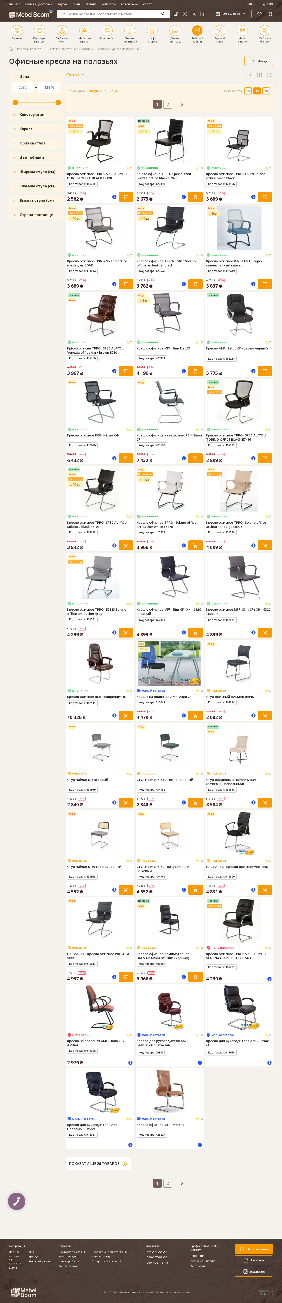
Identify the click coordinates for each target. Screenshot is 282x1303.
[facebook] (202, 14)
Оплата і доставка (38, 4)
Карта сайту (199, 1266)
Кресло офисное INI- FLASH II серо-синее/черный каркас (234, 263)
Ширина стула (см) (38, 171)
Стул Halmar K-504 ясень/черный (94, 867)
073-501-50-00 (157, 1252)
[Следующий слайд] (129, 140)
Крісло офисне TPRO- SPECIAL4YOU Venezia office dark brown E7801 (95, 350)
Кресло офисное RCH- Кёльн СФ (93, 435)
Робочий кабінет (29, 49)
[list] (269, 75)
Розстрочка (129, 4)
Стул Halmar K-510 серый (87, 780)
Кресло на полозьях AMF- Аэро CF (164, 697)
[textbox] (113, 14)
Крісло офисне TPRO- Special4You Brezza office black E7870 (164, 176)
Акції (77, 4)
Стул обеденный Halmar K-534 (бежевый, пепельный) (231, 782)
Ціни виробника (69, 1261)
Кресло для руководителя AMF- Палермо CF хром (93, 1127)
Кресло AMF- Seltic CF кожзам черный (237, 348)
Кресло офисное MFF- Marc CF (161, 1125)
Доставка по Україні (72, 1251)
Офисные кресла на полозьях (118, 49)
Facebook (257, 1260)
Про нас (14, 4)
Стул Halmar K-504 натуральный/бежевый (164, 869)
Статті (147, 4)
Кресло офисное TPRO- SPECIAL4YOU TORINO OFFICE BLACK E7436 (236, 437)
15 (248, 91)
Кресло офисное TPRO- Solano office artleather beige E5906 (236, 524)
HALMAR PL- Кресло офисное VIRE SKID (237, 867)
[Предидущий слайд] (70, 140)
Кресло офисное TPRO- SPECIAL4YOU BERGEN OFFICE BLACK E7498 (97, 176)
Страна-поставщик (38, 214)
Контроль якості (70, 1266)
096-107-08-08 (157, 1257)
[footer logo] (23, 1293)
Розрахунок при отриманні (109, 1251)
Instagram (257, 1271)
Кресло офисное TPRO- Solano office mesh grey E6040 (97, 263)
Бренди (91, 4)
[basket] (270, 14)
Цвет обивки (32, 157)
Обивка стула (33, 143)
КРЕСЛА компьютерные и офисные (69, 49)
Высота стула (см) (37, 200)
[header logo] (31, 14)
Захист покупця (69, 1256)
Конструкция (32, 114)
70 (266, 91)
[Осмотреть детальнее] (100, 159)
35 (257, 91)
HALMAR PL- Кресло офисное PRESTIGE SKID (98, 956)
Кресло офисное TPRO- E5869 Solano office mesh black (235, 176)
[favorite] (259, 14)
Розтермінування (39, 1261)
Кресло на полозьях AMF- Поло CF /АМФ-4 (95, 1043)
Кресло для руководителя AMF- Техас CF (237, 1043)
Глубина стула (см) (38, 186)
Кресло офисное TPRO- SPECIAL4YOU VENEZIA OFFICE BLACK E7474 (236, 956)
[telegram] (184, 14)
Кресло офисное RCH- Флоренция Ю (96, 697)
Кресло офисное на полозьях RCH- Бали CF (169, 437)
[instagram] (194, 14)
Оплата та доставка (15, 1260)
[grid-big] (250, 75)
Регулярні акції (101, 1256)
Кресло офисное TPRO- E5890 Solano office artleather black (166, 263)
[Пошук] (165, 14)
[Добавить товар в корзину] (126, 197)
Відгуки (63, 4)
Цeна (24, 76)
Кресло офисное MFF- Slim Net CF (163, 348)
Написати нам (257, 1249)
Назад (262, 61)
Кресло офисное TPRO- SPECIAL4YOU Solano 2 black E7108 (97, 524)
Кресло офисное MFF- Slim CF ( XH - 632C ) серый (238, 611)
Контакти (109, 4)
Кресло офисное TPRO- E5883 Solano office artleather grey (96, 611)
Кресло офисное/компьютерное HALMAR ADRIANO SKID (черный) (163, 956)
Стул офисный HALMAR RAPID (230, 697)
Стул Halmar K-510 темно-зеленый (165, 780)
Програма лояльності (106, 1261)
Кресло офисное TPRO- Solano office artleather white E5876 (167, 524)
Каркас (26, 128)
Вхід (270, 4)
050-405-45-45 (157, 1262)
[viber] (175, 14)
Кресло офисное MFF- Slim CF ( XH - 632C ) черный (169, 611)
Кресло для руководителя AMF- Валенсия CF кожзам (163, 1043)
